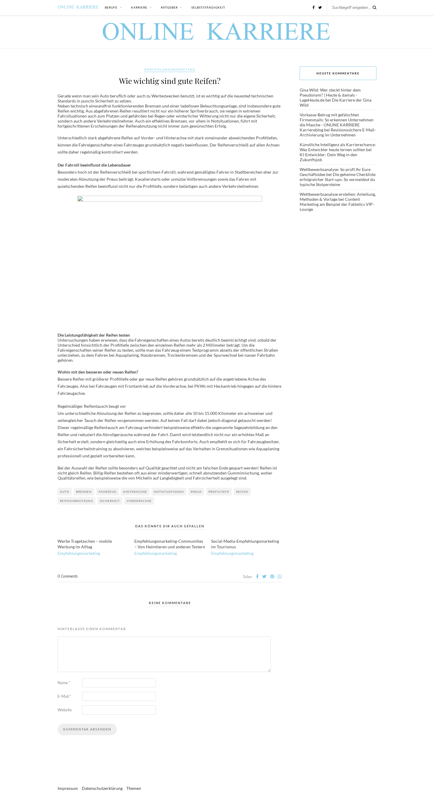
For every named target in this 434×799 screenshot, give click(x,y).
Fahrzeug (107, 491)
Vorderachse (139, 501)
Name (64, 682)
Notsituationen (169, 491)
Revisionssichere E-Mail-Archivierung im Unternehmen (338, 132)
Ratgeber (169, 7)
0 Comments (68, 576)
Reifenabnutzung (76, 501)
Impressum (68, 788)
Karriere (139, 7)
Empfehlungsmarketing (169, 69)
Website (65, 709)
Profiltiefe (218, 491)
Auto (64, 491)
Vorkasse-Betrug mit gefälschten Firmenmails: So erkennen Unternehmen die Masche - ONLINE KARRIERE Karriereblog (336, 122)
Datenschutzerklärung (102, 788)
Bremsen (84, 491)
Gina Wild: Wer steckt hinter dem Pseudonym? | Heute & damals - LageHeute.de (330, 94)
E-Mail (64, 696)
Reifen (242, 491)
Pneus (196, 491)
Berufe (111, 7)
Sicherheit (110, 501)
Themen (133, 788)
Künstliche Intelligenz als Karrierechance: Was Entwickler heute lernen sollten (338, 147)
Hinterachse (135, 491)
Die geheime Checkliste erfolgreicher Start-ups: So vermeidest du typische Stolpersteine (338, 179)
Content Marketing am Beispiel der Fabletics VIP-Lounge (337, 204)
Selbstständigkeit (208, 7)
